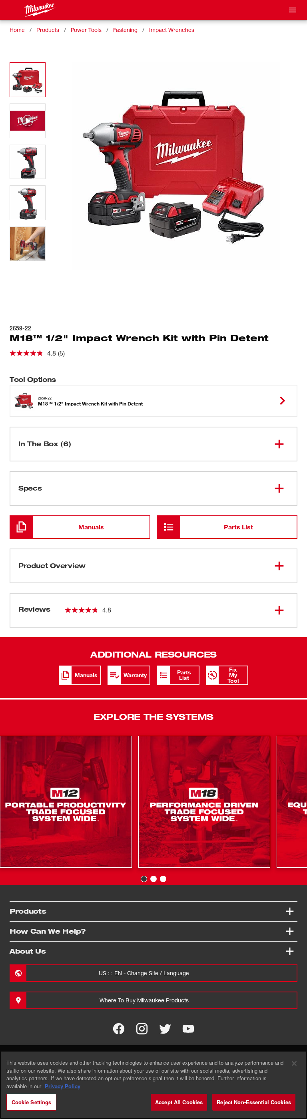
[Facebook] (119, 1029)
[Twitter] (165, 1029)
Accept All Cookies (179, 1102)
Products (47, 29)
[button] (28, 79)
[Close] (294, 1063)
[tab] (144, 879)
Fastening (125, 29)
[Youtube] (188, 1029)
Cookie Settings (32, 1102)
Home (17, 29)
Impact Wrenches (171, 29)
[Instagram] (142, 1029)
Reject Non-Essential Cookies (254, 1102)
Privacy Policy (62, 1086)
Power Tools (86, 29)
